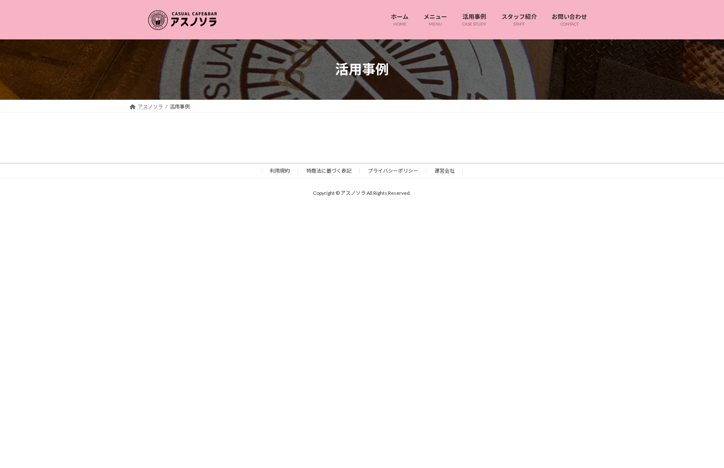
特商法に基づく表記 (329, 171)
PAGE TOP (699, 446)
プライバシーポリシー (393, 171)
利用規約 (280, 171)
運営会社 (444, 171)
